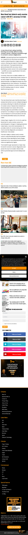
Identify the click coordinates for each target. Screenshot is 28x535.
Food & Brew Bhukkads (7, 450)
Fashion (3, 448)
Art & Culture (5, 446)
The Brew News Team (10, 41)
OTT (3, 472)
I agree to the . (10, 323)
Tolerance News (5, 429)
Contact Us (4, 398)
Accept (14, 268)
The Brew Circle (5, 491)
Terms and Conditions (13, 323)
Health (3, 452)
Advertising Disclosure (7, 411)
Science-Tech (10, 18)
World (3, 427)
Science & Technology (7, 437)
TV (2, 474)
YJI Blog (4, 494)
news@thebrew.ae (5, 524)
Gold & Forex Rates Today (20, 6)
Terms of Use (5, 403)
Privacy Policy (5, 401)
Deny (14, 272)
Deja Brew (4, 487)
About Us (4, 394)
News (6, 9)
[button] (26, 256)
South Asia (4, 424)
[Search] (26, 2)
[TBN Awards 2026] (14, 368)
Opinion (3, 461)
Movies (3, 468)
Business (4, 433)
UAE (2, 184)
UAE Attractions (5, 457)
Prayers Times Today (8, 6)
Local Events (5, 478)
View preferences (14, 276)
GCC (3, 422)
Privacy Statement (17, 279)
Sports (3, 435)
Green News (4, 431)
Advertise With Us (6, 396)
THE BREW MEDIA (9, 533)
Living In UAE (5, 459)
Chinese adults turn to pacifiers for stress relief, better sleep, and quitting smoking (13, 94)
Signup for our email (14, 527)
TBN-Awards (4, 485)
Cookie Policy (9, 279)
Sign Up (5, 327)
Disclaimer (4, 407)
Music (3, 476)
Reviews (4, 470)
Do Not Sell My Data (6, 413)
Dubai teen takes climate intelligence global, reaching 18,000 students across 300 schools (13, 186)
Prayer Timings (5, 444)
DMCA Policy (4, 409)
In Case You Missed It (6, 489)
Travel (3, 454)
